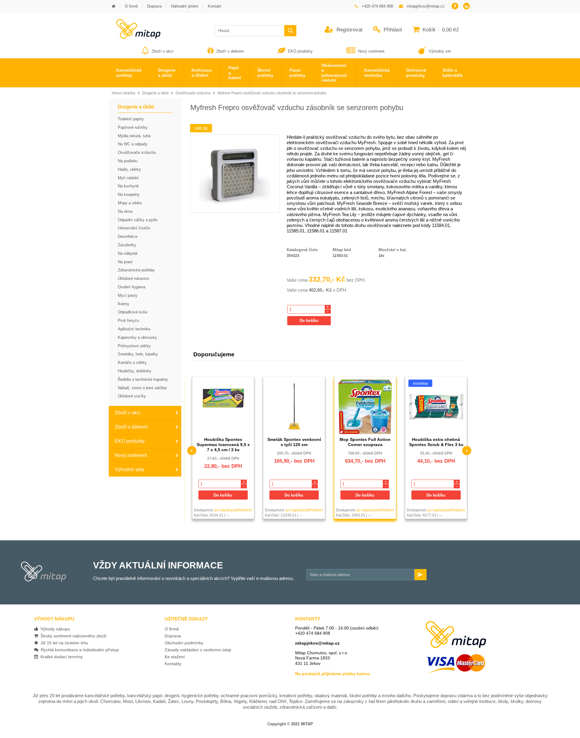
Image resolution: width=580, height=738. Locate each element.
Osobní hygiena (131, 287)
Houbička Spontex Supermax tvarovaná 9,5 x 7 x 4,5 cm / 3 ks (223, 444)
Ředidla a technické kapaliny (143, 379)
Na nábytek (128, 253)
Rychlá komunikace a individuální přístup (78, 649)
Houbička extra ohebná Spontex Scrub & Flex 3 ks (436, 442)
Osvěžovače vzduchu (193, 93)
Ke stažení (175, 656)
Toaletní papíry (131, 119)
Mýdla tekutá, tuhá (134, 136)
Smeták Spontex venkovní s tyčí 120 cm (294, 442)
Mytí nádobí (128, 178)
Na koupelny (129, 194)
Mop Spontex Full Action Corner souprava (365, 442)
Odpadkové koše (132, 312)
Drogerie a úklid (155, 93)
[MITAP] (134, 37)
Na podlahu (127, 161)
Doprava (173, 635)
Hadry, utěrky (129, 169)
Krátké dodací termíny (60, 656)
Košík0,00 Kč (440, 30)
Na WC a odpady (132, 144)
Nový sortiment (371, 51)
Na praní (125, 262)
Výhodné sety (129, 469)
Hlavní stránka (123, 93)
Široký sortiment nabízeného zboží (72, 635)
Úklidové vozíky (132, 396)
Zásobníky (127, 245)
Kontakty (173, 663)
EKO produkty (300, 51)
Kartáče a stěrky (132, 362)
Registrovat (348, 30)
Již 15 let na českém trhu (63, 642)
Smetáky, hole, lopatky (138, 354)
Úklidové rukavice (133, 278)
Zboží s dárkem (230, 51)
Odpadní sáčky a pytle (137, 220)
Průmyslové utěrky (134, 346)
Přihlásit (392, 30)
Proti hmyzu (128, 320)
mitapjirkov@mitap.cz (317, 643)
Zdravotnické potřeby (136, 270)
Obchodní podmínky (184, 642)
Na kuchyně (128, 186)
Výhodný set (439, 51)
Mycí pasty (127, 295)
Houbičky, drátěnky (134, 371)
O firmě (172, 628)
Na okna (125, 211)
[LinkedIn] (466, 6)
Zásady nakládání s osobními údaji (198, 649)
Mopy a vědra (130, 203)
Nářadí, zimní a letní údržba (142, 388)
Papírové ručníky (133, 127)
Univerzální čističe (134, 228)
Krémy (123, 304)
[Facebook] (455, 6)
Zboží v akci (162, 51)
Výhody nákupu (54, 628)
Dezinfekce (127, 236)
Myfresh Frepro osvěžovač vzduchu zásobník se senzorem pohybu (272, 93)
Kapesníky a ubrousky (137, 337)
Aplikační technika (134, 329)
